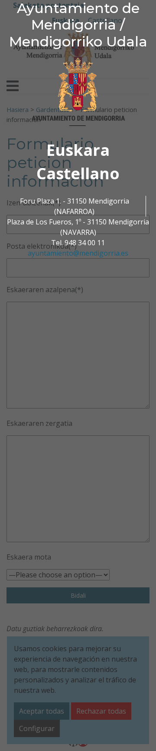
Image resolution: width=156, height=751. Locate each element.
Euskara (78, 150)
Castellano (78, 173)
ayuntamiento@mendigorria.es (78, 253)
